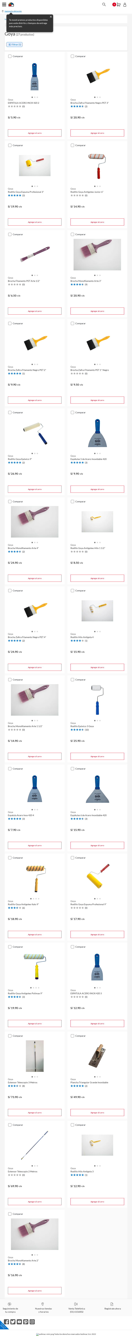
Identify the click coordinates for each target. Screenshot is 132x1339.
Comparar (18, 56)
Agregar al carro (35, 133)
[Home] (11, 5)
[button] (32, 97)
